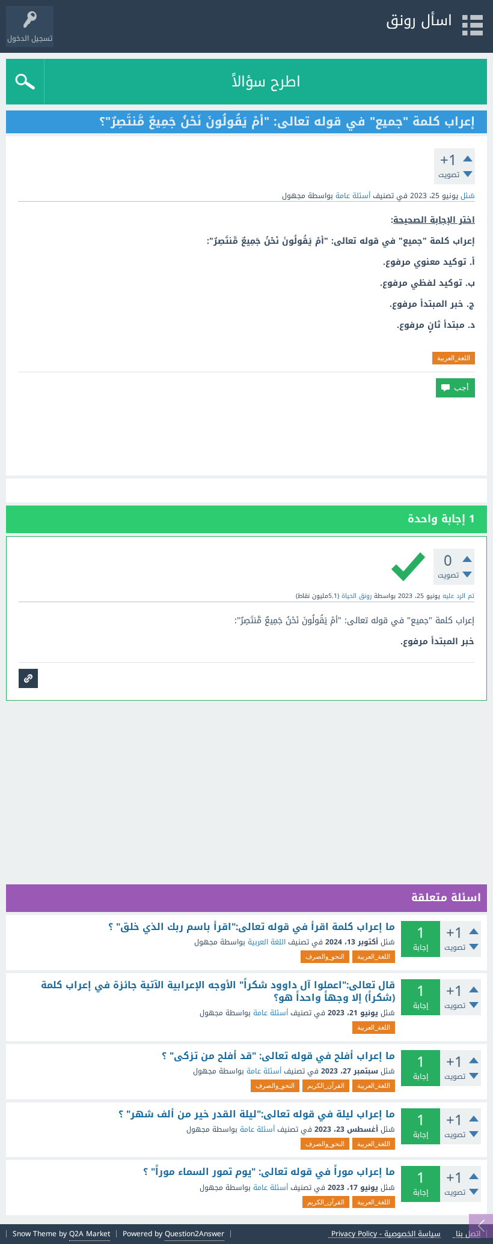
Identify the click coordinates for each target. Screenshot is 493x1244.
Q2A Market (89, 1233)
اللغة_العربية (453, 357)
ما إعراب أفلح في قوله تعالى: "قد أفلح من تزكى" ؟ (278, 1056)
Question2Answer (194, 1233)
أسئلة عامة (352, 195)
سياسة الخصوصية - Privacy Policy (386, 1234)
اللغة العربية (267, 942)
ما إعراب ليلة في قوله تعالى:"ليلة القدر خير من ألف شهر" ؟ (256, 1114)
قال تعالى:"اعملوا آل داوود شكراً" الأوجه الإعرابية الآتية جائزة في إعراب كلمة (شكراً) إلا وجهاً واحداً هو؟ (218, 991)
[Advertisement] (246, 436)
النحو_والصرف (324, 956)
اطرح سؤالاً (266, 81)
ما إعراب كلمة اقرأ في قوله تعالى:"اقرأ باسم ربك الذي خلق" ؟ (251, 927)
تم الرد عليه (458, 596)
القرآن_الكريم (325, 1085)
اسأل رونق (419, 20)
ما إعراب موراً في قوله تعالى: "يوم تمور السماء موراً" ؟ (269, 1172)
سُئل (468, 195)
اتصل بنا (468, 1234)
